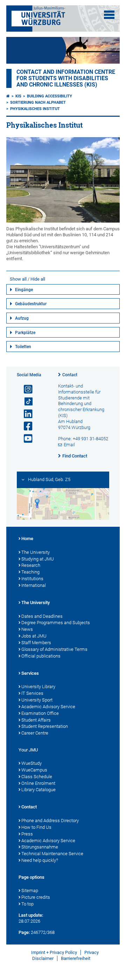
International (33, 585)
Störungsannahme (39, 847)
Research (30, 565)
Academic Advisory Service (48, 706)
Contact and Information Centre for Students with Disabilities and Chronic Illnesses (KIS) (65, 78)
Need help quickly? (39, 860)
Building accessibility (49, 96)
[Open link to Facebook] (25, 426)
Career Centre (34, 733)
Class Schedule (36, 776)
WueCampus (34, 770)
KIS (18, 96)
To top (27, 904)
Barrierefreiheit (75, 958)
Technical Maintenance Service (52, 853)
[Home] (8, 96)
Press (27, 834)
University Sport (36, 700)
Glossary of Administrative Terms (54, 649)
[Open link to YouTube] (25, 439)
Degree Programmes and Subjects (55, 622)
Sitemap (29, 890)
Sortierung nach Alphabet (38, 102)
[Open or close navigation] (109, 15)
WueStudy (31, 763)
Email (69, 444)
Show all (18, 279)
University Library (38, 686)
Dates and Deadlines (42, 616)
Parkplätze (25, 332)
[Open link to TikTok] (25, 402)
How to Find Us (36, 827)
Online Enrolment (38, 783)
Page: (24, 932)
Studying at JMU (37, 559)
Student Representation (44, 726)
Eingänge (24, 289)
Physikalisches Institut (35, 109)
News (27, 629)
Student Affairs (36, 720)
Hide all (37, 279)
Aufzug (22, 318)
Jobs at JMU (34, 636)
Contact (69, 374)
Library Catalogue (38, 789)
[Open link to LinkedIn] (25, 414)
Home (27, 538)
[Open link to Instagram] (25, 389)
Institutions (32, 578)
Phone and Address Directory (50, 820)
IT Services (32, 693)
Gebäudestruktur (31, 303)
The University (35, 552)
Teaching (30, 572)
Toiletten (23, 346)
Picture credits (35, 897)
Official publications (41, 656)
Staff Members (36, 642)
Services (30, 673)
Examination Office (40, 713)
